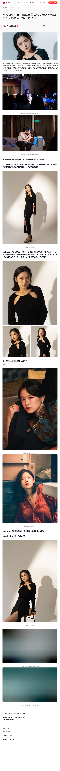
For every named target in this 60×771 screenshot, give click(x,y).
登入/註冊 (53, 2)
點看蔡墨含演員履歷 (19, 714)
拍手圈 (25, 2)
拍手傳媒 (32, 2)
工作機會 (19, 2)
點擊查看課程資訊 (9, 719)
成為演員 (42, 2)
